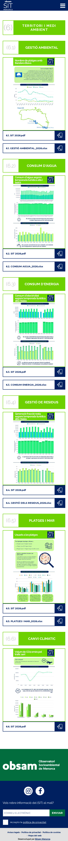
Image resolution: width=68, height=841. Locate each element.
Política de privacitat (31, 832)
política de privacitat (34, 822)
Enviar (57, 813)
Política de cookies (52, 832)
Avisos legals (13, 832)
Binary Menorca (42, 839)
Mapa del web (35, 835)
